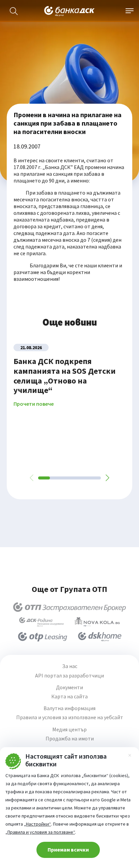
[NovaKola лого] (97, 622)
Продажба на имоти (70, 738)
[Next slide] (107, 478)
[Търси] (13, 11)
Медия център (69, 729)
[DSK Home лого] (99, 636)
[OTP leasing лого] (42, 636)
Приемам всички (68, 849)
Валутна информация (69, 708)
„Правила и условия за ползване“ (40, 832)
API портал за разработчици (69, 675)
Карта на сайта (69, 696)
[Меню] (130, 11)
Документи (69, 687)
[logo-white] (69, 11)
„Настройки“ (37, 824)
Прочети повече (33, 404)
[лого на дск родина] (41, 622)
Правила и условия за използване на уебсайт (69, 717)
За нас (69, 666)
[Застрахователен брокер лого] (69, 607)
